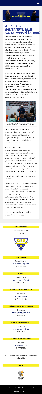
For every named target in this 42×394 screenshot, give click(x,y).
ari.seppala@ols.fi (21, 296)
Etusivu (9, 387)
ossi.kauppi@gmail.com (21, 329)
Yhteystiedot (31, 387)
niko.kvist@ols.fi (21, 345)
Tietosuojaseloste (19, 387)
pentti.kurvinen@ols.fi (21, 280)
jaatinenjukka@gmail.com (21, 313)
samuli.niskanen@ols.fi (21, 264)
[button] (38, 3)
